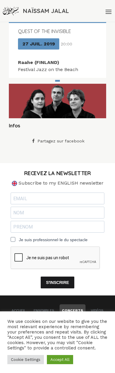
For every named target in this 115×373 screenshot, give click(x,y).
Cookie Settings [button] (25, 359)
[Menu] (108, 11)
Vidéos (97, 310)
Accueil (19, 310)
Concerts (72, 310)
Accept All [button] (60, 359)
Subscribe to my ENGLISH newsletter (60, 183)
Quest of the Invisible (44, 31)
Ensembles (44, 310)
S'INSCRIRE (57, 282)
